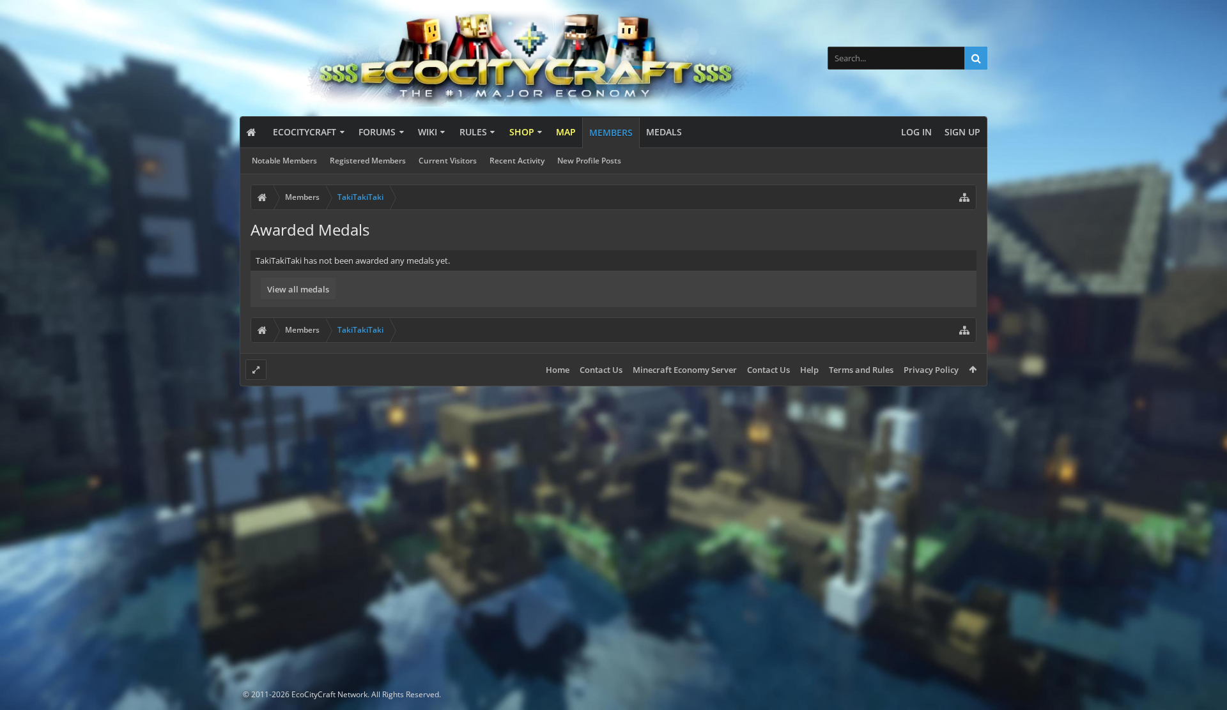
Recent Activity (517, 160)
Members (611, 132)
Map (566, 132)
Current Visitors (448, 160)
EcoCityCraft (304, 132)
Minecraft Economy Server (685, 369)
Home (557, 369)
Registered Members (368, 160)
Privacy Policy (931, 369)
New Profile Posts (589, 160)
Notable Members (284, 160)
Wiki (427, 132)
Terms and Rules (861, 369)
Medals (664, 132)
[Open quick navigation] (964, 197)
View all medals (298, 289)
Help (809, 369)
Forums (377, 132)
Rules (473, 132)
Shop (521, 132)
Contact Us (601, 369)
